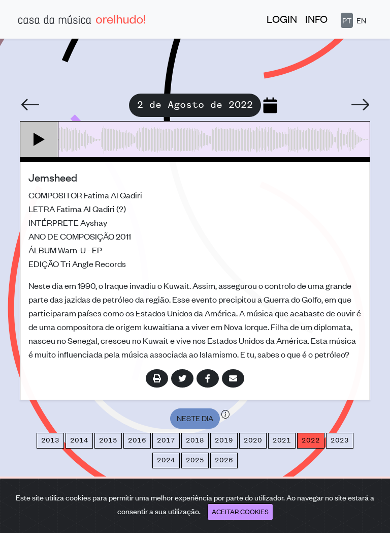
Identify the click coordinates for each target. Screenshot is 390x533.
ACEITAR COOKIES (240, 511)
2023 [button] (340, 440)
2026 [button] (224, 460)
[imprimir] (157, 378)
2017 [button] (166, 440)
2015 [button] (108, 440)
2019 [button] (224, 440)
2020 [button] (253, 440)
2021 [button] (282, 440)
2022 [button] (311, 440)
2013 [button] (50, 440)
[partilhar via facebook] (208, 378)
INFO (316, 18)
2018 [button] (195, 440)
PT (346, 20)
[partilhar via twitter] (182, 378)
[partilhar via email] (233, 378)
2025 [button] (195, 460)
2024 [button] (166, 460)
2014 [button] (79, 440)
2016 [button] (137, 440)
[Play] (39, 139)
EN (361, 20)
